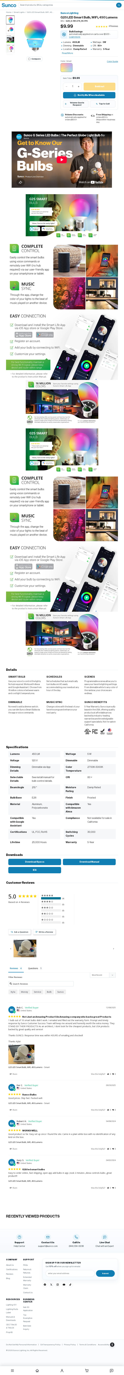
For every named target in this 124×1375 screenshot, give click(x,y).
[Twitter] (51, 1284)
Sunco (60, 991)
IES (35, 870)
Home (8, 12)
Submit (105, 1273)
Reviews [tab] (14, 968)
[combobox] (67, 5)
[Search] (119, 5)
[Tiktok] (70, 1284)
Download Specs (34, 862)
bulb (49, 991)
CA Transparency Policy (50, 1345)
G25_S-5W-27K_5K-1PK (77, 21)
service (37, 991)
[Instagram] (57, 1284)
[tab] (10, 20)
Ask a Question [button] (21, 932)
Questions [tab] (33, 968)
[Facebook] (44, 1284)
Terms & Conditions (87, 1345)
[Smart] (66, 67)
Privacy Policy (70, 1345)
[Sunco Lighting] (9, 5)
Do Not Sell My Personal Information (21, 1345)
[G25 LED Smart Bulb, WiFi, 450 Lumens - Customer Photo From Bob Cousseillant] (25, 948)
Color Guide (112, 61)
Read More (67, 53)
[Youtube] (64, 1284)
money (24, 991)
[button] (34, 35)
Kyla (13, 991)
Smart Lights (19, 12)
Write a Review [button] (46, 932)
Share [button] (14, 1074)
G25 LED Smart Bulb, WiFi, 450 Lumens (25, 1067)
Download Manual (89, 862)
